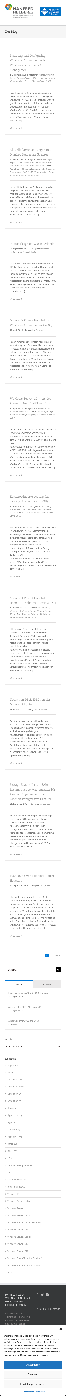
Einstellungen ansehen (33, 1384)
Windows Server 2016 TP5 (20, 1236)
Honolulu (41, 411)
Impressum (40, 1391)
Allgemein (40, 330)
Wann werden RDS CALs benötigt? (24, 1007)
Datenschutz (28, 1391)
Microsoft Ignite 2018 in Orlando (32, 244)
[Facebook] (37, 1294)
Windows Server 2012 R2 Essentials (24, 1222)
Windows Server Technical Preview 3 (24, 1265)
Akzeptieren (33, 1364)
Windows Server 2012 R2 (19, 1215)
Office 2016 (13, 1143)
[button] (60, 1329)
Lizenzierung (23, 162)
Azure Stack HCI (17, 169)
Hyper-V (13, 162)
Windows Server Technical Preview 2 (24, 1258)
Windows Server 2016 (26, 617)
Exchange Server (15, 1086)
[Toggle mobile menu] (59, 20)
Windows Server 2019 (35, 165)
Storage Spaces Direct (44, 162)
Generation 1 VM (15, 1093)
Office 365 (12, 1151)
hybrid (27, 169)
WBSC (30, 172)
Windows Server (17, 165)
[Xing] (47, 1294)
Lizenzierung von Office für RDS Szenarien (28, 993)
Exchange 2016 (14, 1079)
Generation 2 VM (15, 1100)
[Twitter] (42, 1294)
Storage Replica (33, 414)
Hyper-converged (44, 159)
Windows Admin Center (20, 81)
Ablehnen (33, 1374)
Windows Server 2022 (26, 78)
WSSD (10, 1272)
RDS (9, 1158)
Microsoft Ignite (29, 251)
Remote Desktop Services (19, 1165)
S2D (32, 162)
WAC (25, 172)
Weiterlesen (15, 128)
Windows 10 (15, 611)
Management (49, 78)
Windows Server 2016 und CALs (23, 1020)
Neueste (47, 984)
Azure (10, 1072)
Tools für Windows (16, 1186)
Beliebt (19, 984)
